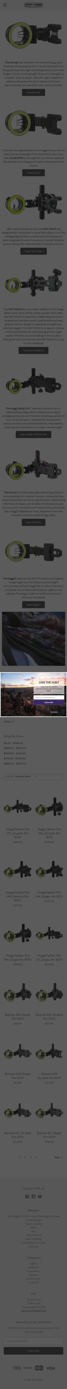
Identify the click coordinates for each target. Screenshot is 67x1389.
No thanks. (54, 712)
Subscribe (48, 702)
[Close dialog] (65, 674)
